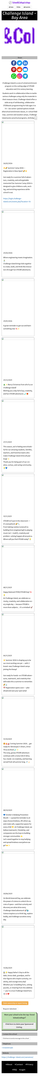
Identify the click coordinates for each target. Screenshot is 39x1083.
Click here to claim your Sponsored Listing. (19, 1025)
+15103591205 (7, 1048)
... (36, 118)
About (9, 1064)
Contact (19, 1064)
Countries (27, 7)
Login (22, 1070)
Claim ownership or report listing (15, 1003)
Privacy (29, 1064)
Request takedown (10, 1009)
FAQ (15, 1070)
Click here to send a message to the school (16, 1038)
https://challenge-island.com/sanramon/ (17, 1057)
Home (11, 7)
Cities (18, 7)
